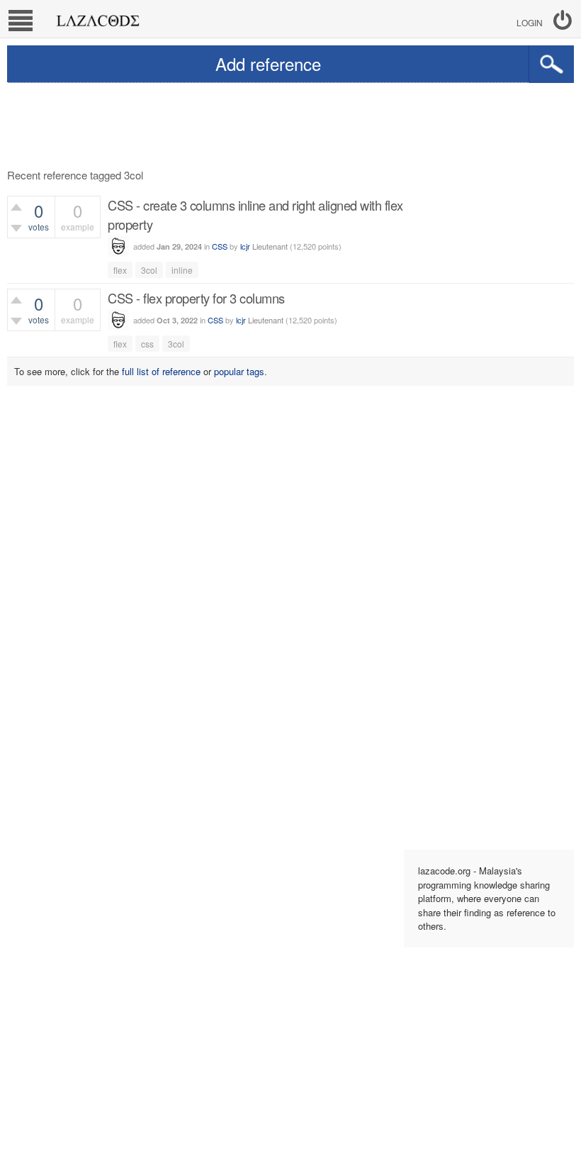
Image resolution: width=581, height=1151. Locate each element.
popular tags (239, 371)
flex (120, 270)
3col (149, 270)
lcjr (245, 246)
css (147, 344)
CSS (219, 246)
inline (182, 270)
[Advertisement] (290, 122)
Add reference (268, 63)
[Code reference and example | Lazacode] (97, 17)
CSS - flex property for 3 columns (196, 298)
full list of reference (161, 371)
